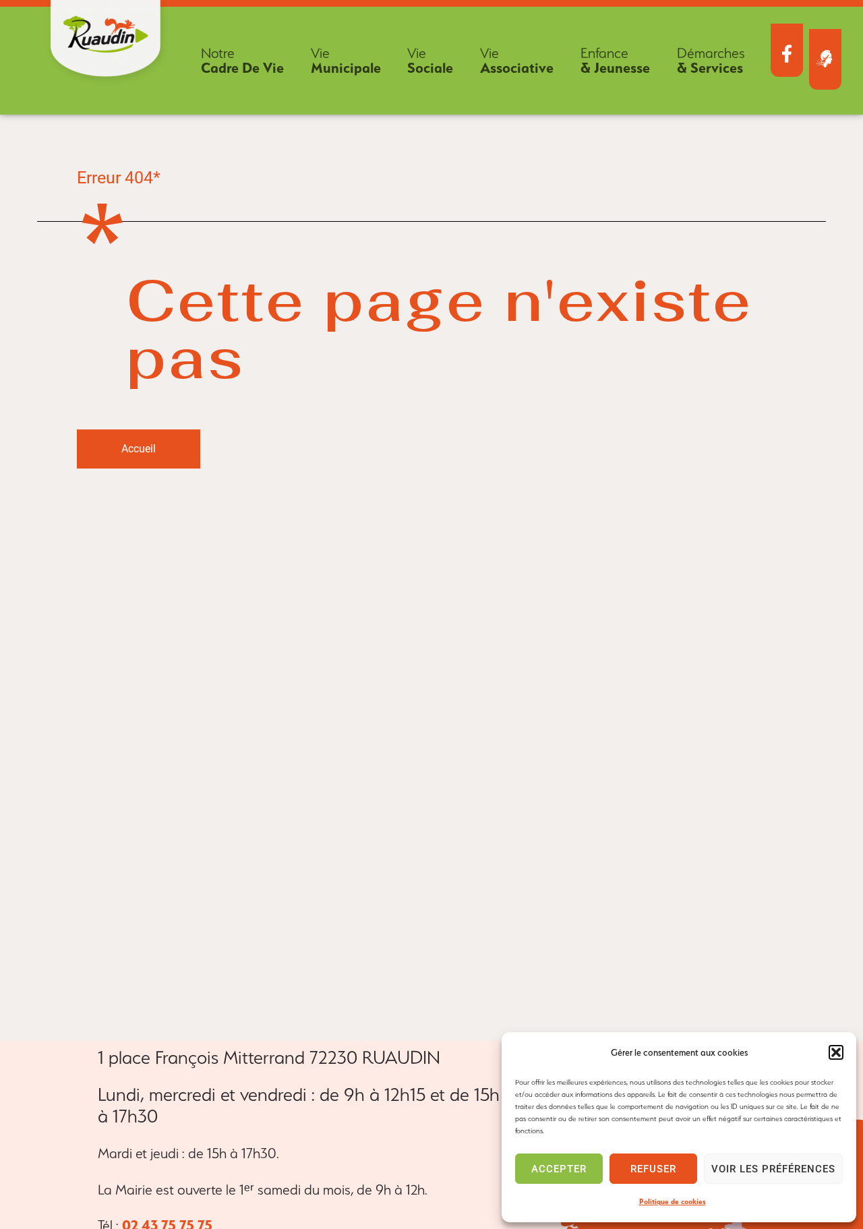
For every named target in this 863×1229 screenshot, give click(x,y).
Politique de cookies (672, 1201)
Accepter (559, 1169)
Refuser (653, 1169)
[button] (836, 1052)
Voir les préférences (773, 1169)
